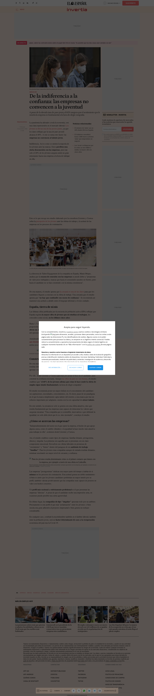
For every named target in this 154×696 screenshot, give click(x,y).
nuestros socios (72, 332)
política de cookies (94, 344)
